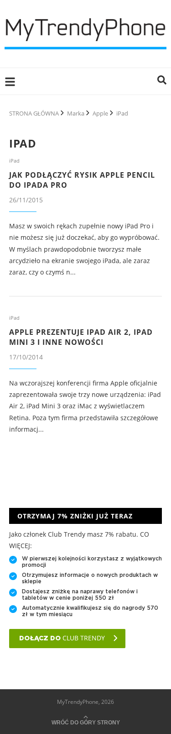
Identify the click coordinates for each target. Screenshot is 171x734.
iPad (14, 161)
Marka (75, 113)
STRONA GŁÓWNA (34, 113)
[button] (161, 81)
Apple (100, 113)
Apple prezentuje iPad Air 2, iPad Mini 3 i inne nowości (81, 337)
